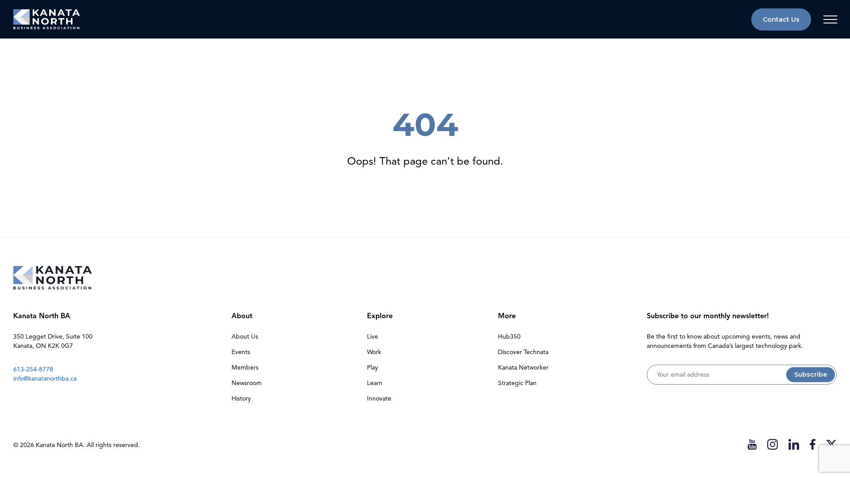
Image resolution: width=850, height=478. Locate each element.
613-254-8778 (33, 369)
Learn (374, 383)
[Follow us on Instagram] (772, 444)
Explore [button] (380, 316)
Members (245, 367)
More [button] (507, 316)
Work (374, 352)
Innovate (379, 398)
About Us (245, 336)
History (241, 398)
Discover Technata (523, 352)
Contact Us (781, 19)
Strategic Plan (517, 383)
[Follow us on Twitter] (831, 444)
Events (241, 352)
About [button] (242, 316)
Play (372, 367)
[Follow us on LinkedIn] (793, 444)
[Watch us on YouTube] (752, 444)
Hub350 (509, 336)
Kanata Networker (523, 367)
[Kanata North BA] (46, 19)
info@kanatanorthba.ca (45, 378)
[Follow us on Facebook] (812, 444)
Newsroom (247, 383)
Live (372, 336)
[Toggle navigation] (830, 19)
